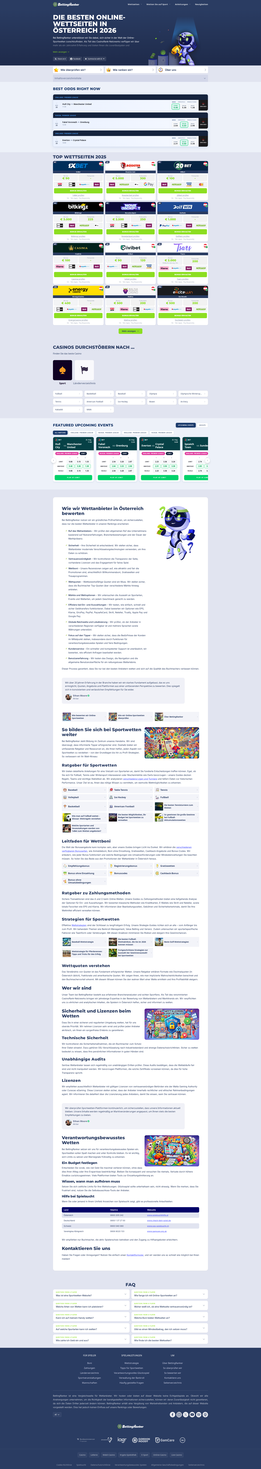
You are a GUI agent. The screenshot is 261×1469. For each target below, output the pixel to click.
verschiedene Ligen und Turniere (140, 778)
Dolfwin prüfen (183, 236)
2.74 (200, 461)
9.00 (70, 461)
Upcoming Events (185, 425)
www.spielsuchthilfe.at (157, 1215)
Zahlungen (89, 1368)
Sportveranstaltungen (89, 1377)
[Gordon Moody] (141, 1440)
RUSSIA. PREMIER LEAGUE (108, 433)
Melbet (60, 471)
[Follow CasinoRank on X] (185, 1414)
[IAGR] (122, 1440)
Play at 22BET (73, 477)
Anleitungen (181, 4)
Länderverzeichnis (89, 1372)
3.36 (165, 461)
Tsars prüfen (183, 279)
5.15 (79, 461)
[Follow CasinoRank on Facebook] (172, 1414)
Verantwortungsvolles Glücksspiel (131, 1372)
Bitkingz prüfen (78, 236)
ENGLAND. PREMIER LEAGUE (82, 433)
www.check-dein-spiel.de (159, 1220)
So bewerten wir (172, 1372)
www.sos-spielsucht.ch (158, 1226)
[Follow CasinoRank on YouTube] (192, 1414)
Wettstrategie (131, 1363)
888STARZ (60, 466)
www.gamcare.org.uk (157, 1231)
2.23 (157, 461)
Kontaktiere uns (172, 1377)
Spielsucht (81, 1465)
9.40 (70, 466)
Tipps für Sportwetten (131, 1368)
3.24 (173, 461)
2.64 (113, 466)
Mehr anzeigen (129, 331)
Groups (202, 425)
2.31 (157, 466)
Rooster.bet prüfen (130, 195)
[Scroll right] (207, 460)
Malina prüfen (130, 320)
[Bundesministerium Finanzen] (86, 1440)
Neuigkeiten (201, 4)
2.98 (130, 466)
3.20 (122, 461)
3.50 (165, 466)
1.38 (87, 466)
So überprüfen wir (172, 1368)
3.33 (122, 466)
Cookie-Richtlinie (64, 1465)
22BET (61, 462)
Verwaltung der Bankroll (131, 1377)
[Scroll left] (53, 460)
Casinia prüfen (78, 279)
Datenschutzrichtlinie (100, 1465)
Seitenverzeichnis (173, 1382)
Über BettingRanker (172, 1363)
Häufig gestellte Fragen (132, 1382)
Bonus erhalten (78, 191)
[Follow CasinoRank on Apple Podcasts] (205, 1414)
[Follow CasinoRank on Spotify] (198, 1414)
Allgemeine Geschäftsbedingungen (167, 1465)
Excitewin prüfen (182, 320)
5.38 (79, 466)
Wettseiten (133, 4)
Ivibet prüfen (130, 279)
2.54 (113, 461)
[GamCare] (164, 1440)
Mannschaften (89, 1382)
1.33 (87, 461)
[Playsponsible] (106, 1440)
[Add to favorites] (56, 103)
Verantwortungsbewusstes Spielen (131, 1465)
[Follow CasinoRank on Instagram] (179, 1414)
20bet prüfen (183, 195)
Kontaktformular (135, 1255)
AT (56, 1414)
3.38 (173, 466)
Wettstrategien (79, 925)
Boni (89, 1363)
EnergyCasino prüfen (78, 320)
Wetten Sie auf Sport (157, 4)
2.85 (200, 466)
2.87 (130, 461)
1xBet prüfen (78, 195)
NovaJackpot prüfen (130, 236)
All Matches (60, 433)
